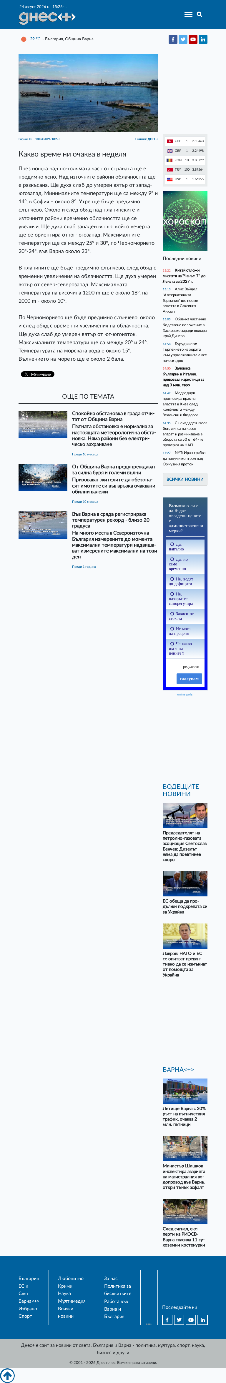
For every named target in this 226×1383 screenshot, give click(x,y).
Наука (64, 1293)
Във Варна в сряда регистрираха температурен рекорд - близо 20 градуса (110, 520)
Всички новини (185, 479)
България (29, 1278)
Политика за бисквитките (117, 1290)
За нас (111, 1278)
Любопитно (71, 1278)
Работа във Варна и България (116, 1309)
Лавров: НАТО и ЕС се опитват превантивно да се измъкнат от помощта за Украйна (185, 964)
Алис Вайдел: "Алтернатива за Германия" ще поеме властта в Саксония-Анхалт (180, 300)
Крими (65, 1286)
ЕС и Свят (24, 1290)
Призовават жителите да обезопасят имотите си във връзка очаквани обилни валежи (113, 485)
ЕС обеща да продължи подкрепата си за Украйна (185, 906)
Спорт (25, 1316)
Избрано (28, 1309)
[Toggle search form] (200, 14)
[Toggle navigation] (187, 14)
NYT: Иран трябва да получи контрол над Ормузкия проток (184, 458)
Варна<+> (29, 1301)
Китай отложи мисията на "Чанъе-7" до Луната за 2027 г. (184, 276)
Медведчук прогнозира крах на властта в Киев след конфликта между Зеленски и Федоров (180, 404)
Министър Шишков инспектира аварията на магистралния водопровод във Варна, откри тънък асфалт (184, 1177)
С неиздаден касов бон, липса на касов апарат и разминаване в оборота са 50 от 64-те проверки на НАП (185, 434)
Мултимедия (72, 1301)
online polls (185, 694)
